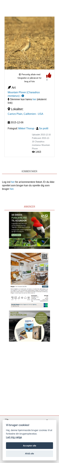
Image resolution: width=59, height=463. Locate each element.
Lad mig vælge (14, 437)
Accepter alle (29, 445)
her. (12, 189)
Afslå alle (29, 453)
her (34, 99)
